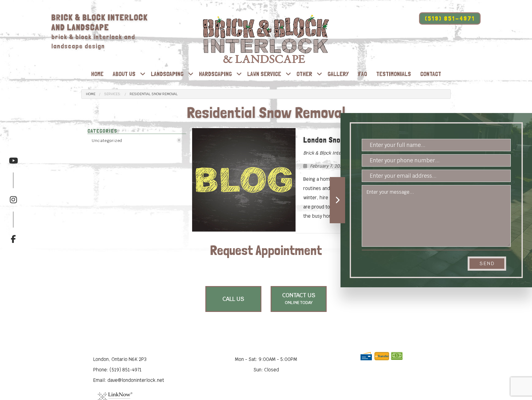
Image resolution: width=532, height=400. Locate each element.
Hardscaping (215, 74)
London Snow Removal (339, 139)
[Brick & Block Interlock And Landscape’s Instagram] (13, 188)
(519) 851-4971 (450, 18)
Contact (430, 74)
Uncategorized (136, 140)
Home (97, 74)
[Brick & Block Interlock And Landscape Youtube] (13, 161)
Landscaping (167, 74)
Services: (112, 94)
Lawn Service (264, 74)
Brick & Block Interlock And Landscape (99, 22)
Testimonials (393, 74)
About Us (124, 74)
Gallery (338, 74)
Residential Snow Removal (154, 94)
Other (304, 74)
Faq (362, 74)
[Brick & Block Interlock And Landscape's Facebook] (13, 228)
